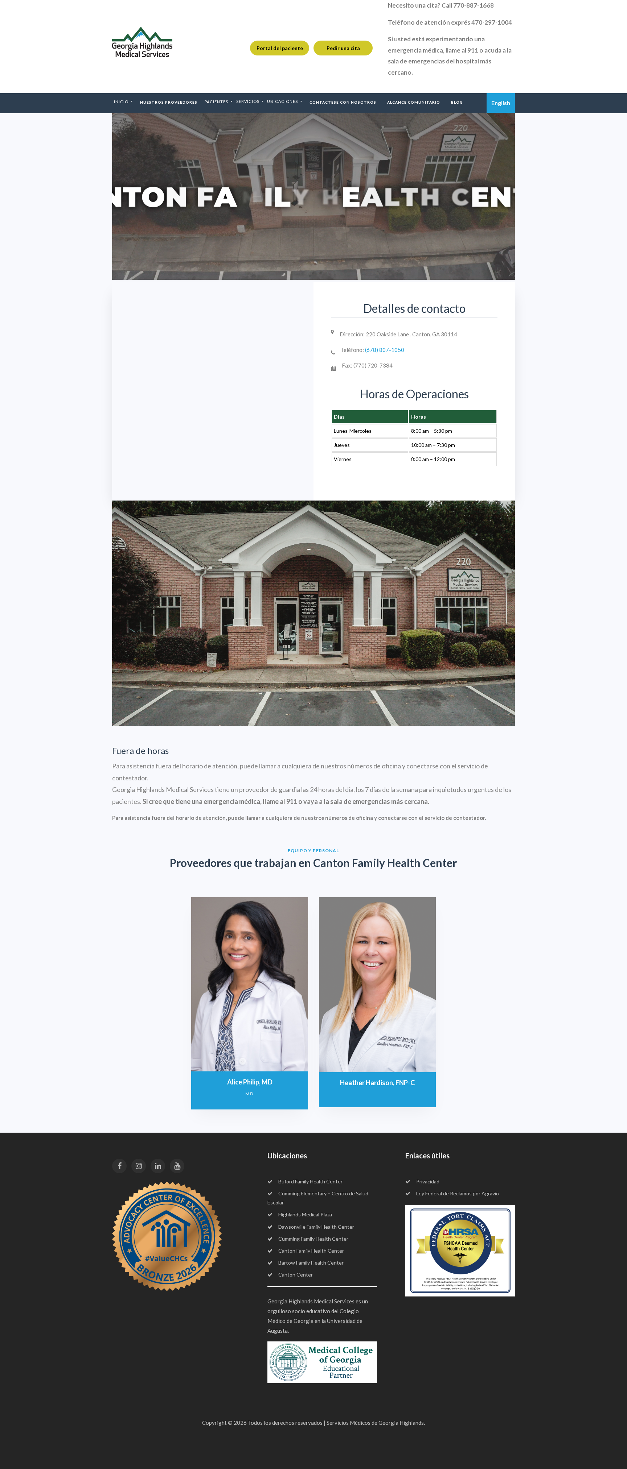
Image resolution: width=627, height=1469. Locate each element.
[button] (123, 102)
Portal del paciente (280, 48)
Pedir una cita (343, 48)
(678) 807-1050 (384, 349)
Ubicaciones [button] (283, 101)
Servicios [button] (248, 101)
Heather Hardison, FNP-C (377, 1083)
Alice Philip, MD (249, 1082)
